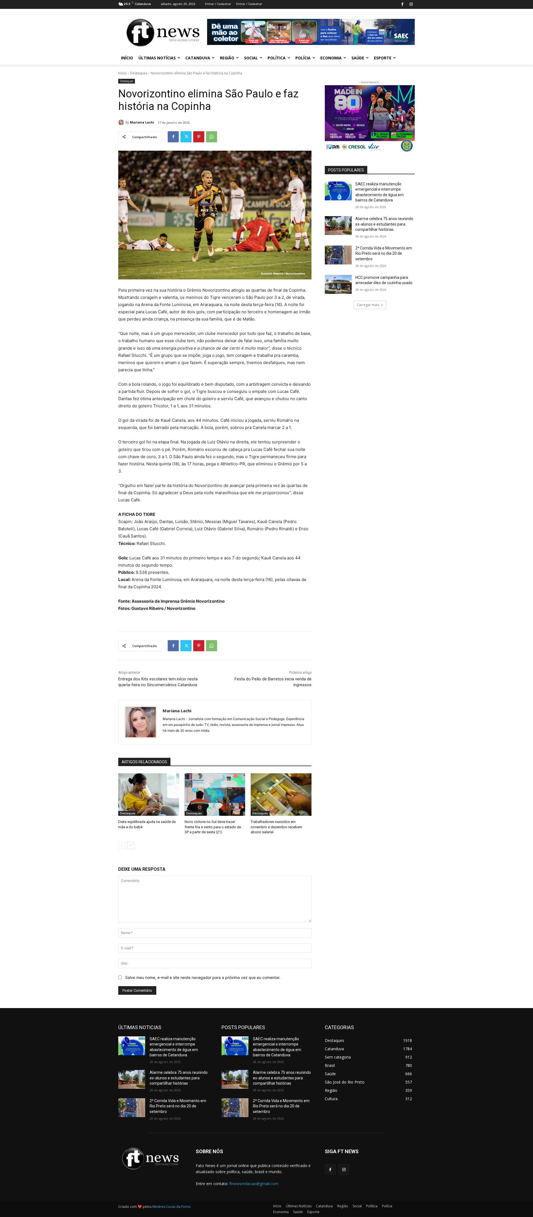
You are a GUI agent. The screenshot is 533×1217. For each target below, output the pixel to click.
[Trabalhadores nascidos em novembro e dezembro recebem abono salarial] (281, 794)
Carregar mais (368, 304)
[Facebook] (402, 4)
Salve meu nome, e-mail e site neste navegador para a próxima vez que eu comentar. (202, 977)
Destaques (138, 73)
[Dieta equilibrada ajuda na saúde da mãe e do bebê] (148, 794)
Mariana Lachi (142, 122)
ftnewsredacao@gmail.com (253, 1183)
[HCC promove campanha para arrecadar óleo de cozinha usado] (338, 284)
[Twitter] (186, 136)
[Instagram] (411, 4)
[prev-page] (121, 845)
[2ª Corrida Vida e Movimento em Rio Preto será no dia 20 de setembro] (338, 255)
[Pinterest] (198, 136)
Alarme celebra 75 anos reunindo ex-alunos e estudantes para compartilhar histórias (384, 224)
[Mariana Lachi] (121, 122)
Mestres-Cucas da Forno (171, 1206)
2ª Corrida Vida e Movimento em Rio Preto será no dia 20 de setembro (383, 253)
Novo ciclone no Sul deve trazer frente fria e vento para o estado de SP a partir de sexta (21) (213, 827)
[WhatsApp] (211, 136)
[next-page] (130, 845)
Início (122, 73)
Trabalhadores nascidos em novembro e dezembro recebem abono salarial (276, 827)
